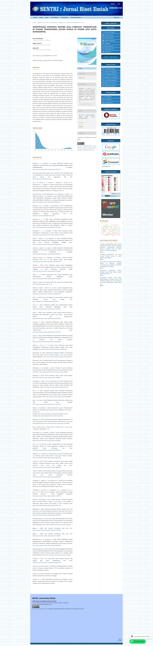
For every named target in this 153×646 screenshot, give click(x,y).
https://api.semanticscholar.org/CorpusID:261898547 (47, 440)
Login (118, 3)
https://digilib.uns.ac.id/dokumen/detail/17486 (45, 301)
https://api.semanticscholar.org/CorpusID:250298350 (47, 545)
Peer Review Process (110, 74)
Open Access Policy (110, 83)
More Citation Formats (86, 104)
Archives (40, 22)
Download (64, 17)
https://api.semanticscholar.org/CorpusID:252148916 (47, 496)
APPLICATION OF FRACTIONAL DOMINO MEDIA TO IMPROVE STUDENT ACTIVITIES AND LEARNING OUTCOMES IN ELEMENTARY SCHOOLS (111, 264)
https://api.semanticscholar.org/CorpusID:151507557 (47, 404)
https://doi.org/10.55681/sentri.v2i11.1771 (46, 55)
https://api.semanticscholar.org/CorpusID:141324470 (47, 530)
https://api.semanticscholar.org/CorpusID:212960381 (47, 271)
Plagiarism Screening (110, 77)
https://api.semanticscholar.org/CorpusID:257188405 (54, 372)
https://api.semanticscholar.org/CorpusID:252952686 (47, 515)
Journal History (109, 46)
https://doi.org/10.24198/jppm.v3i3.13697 (44, 215)
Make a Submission (110, 57)
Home (35, 17)
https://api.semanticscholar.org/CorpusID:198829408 (47, 467)
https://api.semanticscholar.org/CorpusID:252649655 (57, 357)
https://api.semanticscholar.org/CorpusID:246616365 (47, 244)
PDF (81, 68)
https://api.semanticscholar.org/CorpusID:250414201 (54, 387)
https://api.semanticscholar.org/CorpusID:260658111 (47, 202)
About (41, 17)
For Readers (108, 96)
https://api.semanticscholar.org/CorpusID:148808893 (57, 396)
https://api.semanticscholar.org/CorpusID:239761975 (47, 169)
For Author (54, 17)
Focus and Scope (109, 32)
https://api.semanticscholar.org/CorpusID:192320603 (56, 423)
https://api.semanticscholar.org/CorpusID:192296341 (47, 309)
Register (113, 3)
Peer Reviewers (108, 37)
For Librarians (108, 102)
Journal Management (110, 80)
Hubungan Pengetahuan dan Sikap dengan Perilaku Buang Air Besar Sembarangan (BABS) (111, 256)
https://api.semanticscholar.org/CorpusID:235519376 (47, 562)
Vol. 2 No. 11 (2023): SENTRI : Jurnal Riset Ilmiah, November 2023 (61, 22)
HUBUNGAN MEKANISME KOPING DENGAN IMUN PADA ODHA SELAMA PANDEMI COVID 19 (111, 272)
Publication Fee (109, 49)
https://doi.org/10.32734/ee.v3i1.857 (42, 179)
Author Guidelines (109, 40)
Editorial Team (108, 35)
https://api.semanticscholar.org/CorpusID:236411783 (47, 505)
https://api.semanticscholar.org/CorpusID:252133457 (50, 235)
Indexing (107, 43)
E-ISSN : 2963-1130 (111, 23)
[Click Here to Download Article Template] (110, 118)
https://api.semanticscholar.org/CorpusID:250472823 (52, 349)
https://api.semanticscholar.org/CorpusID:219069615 (47, 254)
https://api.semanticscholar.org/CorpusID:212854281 (57, 524)
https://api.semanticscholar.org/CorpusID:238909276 (47, 457)
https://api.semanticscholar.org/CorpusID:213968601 (47, 377)
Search (117, 17)
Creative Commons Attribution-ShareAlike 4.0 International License (66, 609)
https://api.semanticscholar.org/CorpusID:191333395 (47, 278)
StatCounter (113, 196)
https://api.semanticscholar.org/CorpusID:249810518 (47, 294)
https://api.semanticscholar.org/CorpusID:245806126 (47, 450)
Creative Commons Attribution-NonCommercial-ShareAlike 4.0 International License (86, 148)
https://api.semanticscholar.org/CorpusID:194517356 (47, 227)
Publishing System (110, 85)
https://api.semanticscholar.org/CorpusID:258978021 (47, 341)
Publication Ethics (110, 68)
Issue (46, 17)
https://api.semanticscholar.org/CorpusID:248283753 (47, 477)
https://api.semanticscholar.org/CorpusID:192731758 (47, 332)
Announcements (76, 17)
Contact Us (107, 51)
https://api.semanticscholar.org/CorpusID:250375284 (47, 261)
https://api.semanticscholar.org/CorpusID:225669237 (47, 318)
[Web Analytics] (107, 196)
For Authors (108, 99)
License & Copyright (110, 71)
